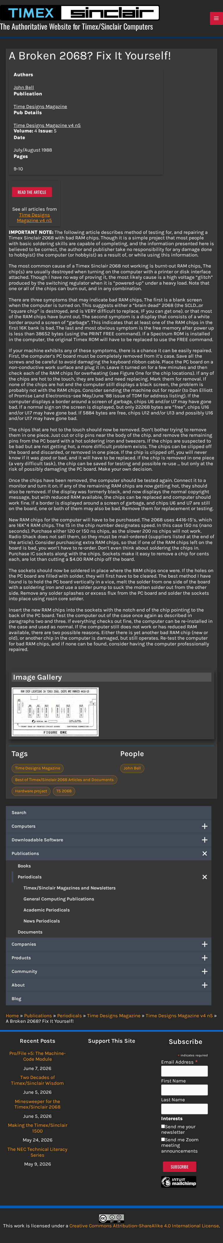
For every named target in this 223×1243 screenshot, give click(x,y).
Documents (30, 932)
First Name (173, 1081)
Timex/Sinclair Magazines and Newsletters (70, 888)
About (18, 985)
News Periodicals (42, 921)
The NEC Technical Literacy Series (37, 1152)
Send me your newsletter (178, 1129)
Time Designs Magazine (40, 106)
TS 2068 (64, 791)
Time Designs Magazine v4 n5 (47, 125)
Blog (16, 998)
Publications (25, 853)
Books (24, 866)
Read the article (32, 192)
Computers (23, 826)
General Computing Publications (59, 899)
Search (19, 812)
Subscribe (179, 1167)
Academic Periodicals (47, 910)
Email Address (179, 1061)
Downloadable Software (37, 839)
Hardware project (31, 791)
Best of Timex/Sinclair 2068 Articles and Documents (64, 779)
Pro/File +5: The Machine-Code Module (37, 1056)
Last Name (173, 1099)
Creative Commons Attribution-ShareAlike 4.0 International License (144, 1226)
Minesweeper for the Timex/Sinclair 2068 (37, 1104)
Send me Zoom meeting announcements (180, 1145)
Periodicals (30, 877)
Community (24, 971)
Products (21, 957)
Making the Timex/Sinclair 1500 (37, 1128)
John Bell (24, 87)
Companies (24, 944)
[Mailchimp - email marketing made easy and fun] (178, 1186)
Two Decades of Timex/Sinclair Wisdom (37, 1080)
